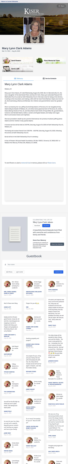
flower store (51, 163)
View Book (37, 225)
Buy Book (46, 225)
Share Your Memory (57, 244)
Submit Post (58, 272)
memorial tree (25, 163)
